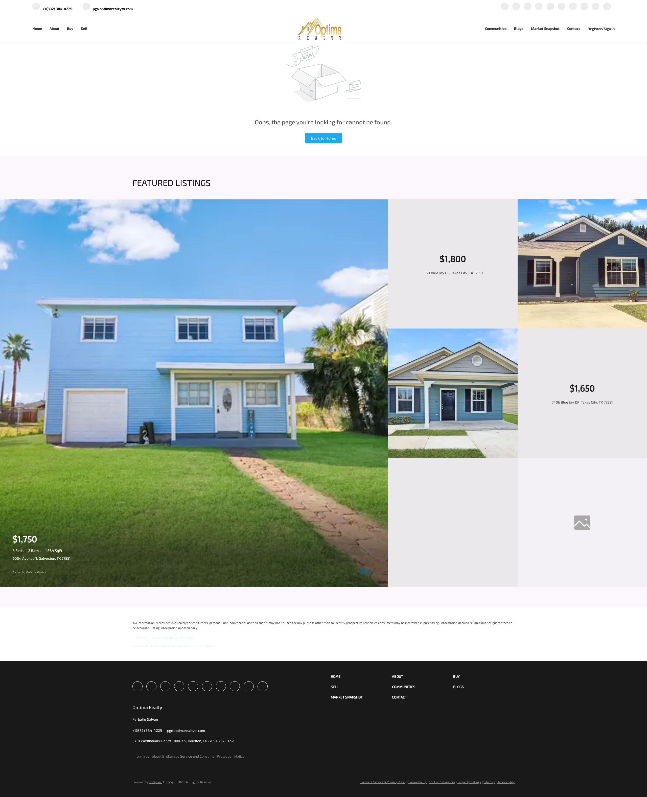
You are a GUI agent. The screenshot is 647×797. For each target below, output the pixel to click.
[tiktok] (584, 7)
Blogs (518, 28)
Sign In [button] (609, 29)
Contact (573, 28)
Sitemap (489, 782)
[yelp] (550, 7)
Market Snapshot (545, 28)
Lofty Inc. (155, 782)
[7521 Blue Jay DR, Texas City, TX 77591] (582, 327)
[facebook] (505, 7)
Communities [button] (495, 28)
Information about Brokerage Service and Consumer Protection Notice (188, 756)
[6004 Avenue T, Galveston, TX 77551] (194, 586)
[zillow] (539, 7)
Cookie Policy (417, 782)
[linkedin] (516, 7)
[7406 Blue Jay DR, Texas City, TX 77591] (453, 456)
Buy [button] (70, 28)
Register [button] (595, 29)
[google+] (595, 7)
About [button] (54, 28)
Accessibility (506, 782)
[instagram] (561, 7)
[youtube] (573, 7)
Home (37, 28)
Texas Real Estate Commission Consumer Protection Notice (173, 646)
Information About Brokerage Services (163, 637)
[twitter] (527, 7)
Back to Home (323, 138)
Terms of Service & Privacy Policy (383, 782)
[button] (361, 676)
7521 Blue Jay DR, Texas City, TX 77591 (453, 273)
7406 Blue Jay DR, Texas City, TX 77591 (582, 402)
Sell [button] (84, 28)
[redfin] (607, 7)
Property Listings (469, 782)
